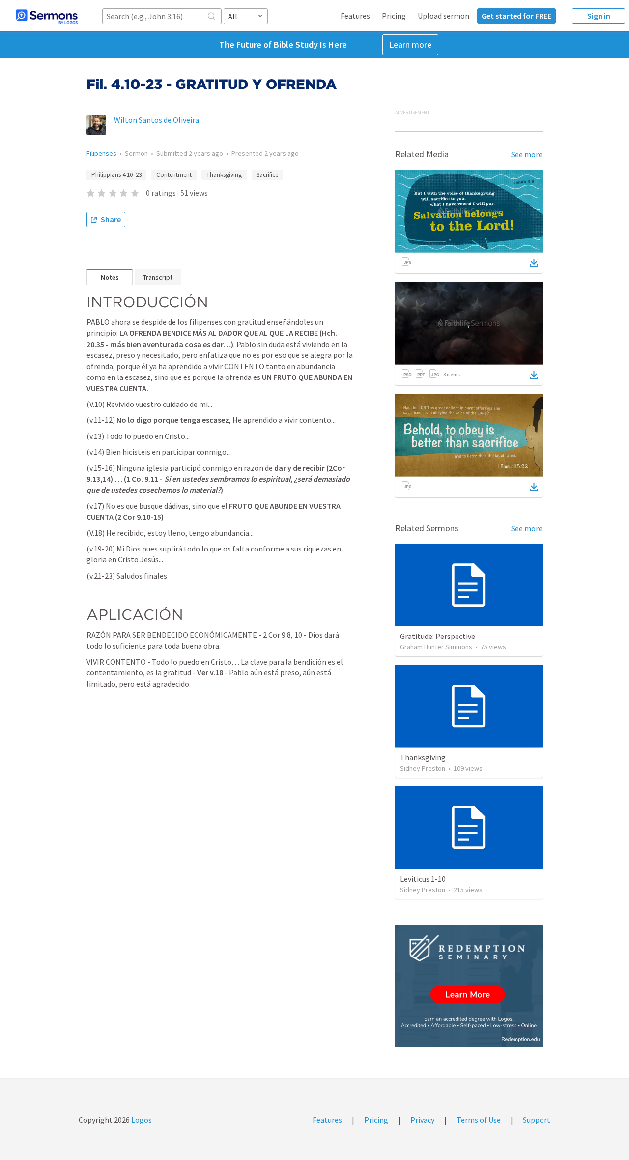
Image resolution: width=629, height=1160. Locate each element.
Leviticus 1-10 (423, 879)
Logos (141, 1120)
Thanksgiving (224, 175)
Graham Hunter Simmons (436, 646)
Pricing (394, 16)
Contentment (174, 175)
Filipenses (101, 153)
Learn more (410, 44)
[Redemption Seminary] (469, 986)
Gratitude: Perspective (437, 636)
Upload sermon (443, 16)
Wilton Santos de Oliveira (156, 120)
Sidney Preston (422, 768)
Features (355, 16)
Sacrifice (267, 175)
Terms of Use (479, 1120)
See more (527, 154)
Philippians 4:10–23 (116, 175)
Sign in (598, 16)
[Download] (534, 263)
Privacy (422, 1120)
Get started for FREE (516, 16)
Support (536, 1120)
